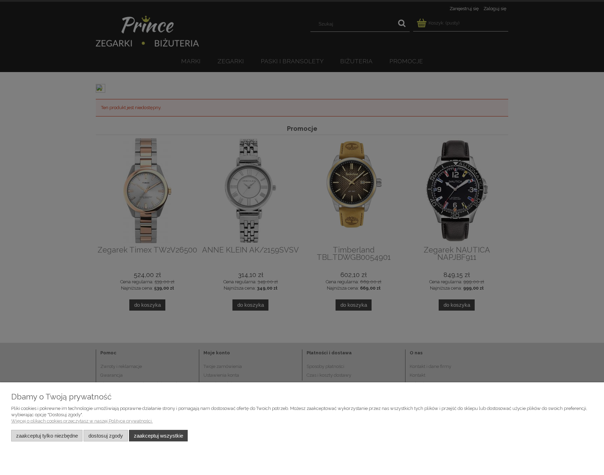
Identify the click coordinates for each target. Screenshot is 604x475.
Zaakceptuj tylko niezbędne (47, 436)
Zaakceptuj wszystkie (158, 436)
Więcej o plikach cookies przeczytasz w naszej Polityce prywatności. (82, 421)
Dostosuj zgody (105, 436)
